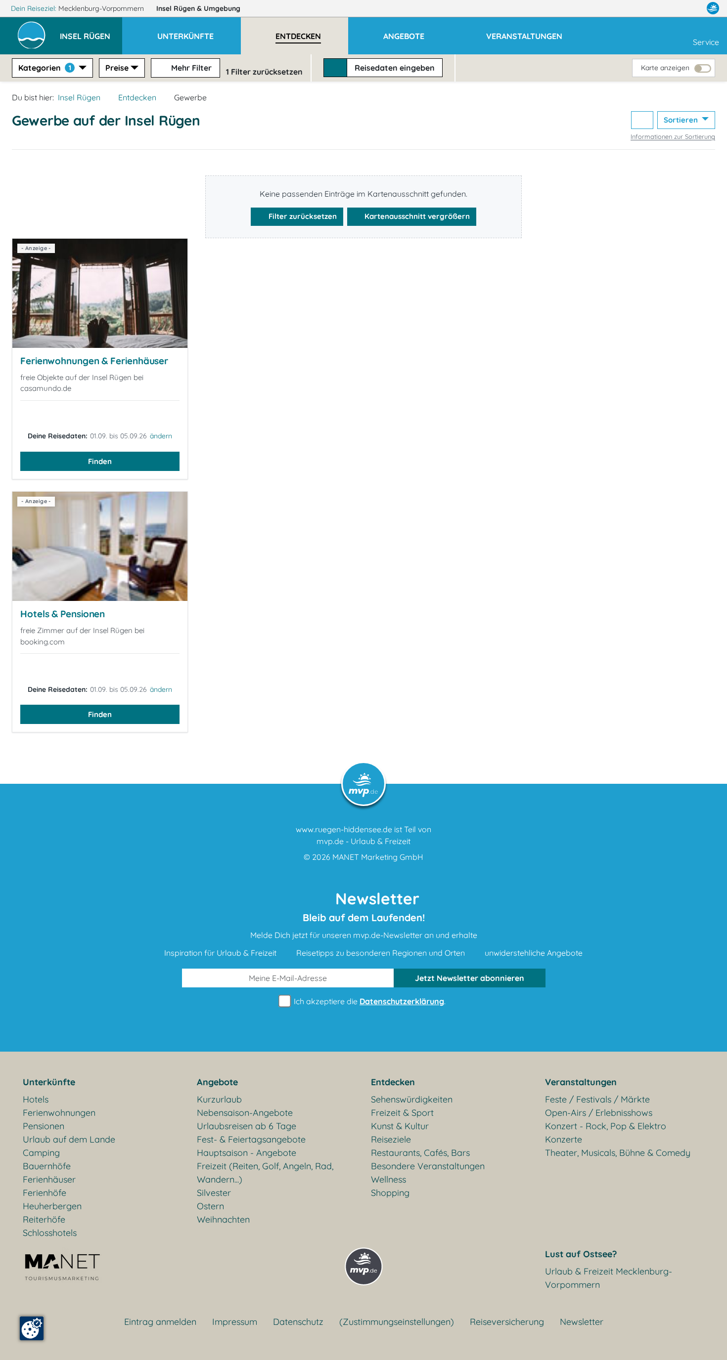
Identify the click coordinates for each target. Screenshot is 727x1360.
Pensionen (43, 1126)
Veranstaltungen (581, 1082)
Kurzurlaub (219, 1099)
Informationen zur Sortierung (673, 136)
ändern (161, 435)
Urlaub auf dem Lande (69, 1139)
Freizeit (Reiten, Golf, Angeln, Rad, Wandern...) (265, 1172)
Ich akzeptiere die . (369, 1001)
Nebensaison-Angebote (245, 1112)
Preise (117, 68)
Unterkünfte (49, 1082)
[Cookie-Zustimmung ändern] (32, 1328)
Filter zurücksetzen (302, 216)
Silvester (214, 1192)
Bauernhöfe (47, 1166)
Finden (100, 461)
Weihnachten (223, 1219)
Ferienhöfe (44, 1192)
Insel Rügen (198, 8)
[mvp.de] (713, 8)
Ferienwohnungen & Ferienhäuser (94, 361)
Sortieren (682, 120)
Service (706, 42)
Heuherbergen (52, 1206)
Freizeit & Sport (402, 1112)
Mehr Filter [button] (190, 68)
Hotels (35, 1099)
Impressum (234, 1321)
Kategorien (44, 68)
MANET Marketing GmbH (377, 857)
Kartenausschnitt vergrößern (416, 216)
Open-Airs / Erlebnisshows (598, 1112)
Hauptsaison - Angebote (246, 1152)
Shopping (390, 1192)
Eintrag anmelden (160, 1321)
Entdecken (137, 97)
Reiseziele (391, 1139)
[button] (91, 31)
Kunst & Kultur (400, 1126)
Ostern (210, 1206)
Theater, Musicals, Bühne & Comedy (617, 1152)
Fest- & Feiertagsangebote (251, 1139)
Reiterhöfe (44, 1219)
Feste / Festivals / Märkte (597, 1099)
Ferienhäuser (49, 1179)
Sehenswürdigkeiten (412, 1099)
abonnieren (469, 978)
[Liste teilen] (642, 120)
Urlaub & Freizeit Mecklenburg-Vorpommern (608, 1278)
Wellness (388, 1179)
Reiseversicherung (507, 1321)
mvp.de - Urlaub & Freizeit (363, 841)
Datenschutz (298, 1321)
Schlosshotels (50, 1232)
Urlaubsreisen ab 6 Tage (246, 1126)
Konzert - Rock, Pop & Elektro (605, 1126)
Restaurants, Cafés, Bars (420, 1152)
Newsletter (581, 1321)
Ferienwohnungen (59, 1112)
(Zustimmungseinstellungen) (396, 1321)
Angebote (217, 1082)
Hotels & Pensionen (62, 614)
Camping (41, 1152)
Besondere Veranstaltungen (428, 1166)
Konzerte (563, 1139)
